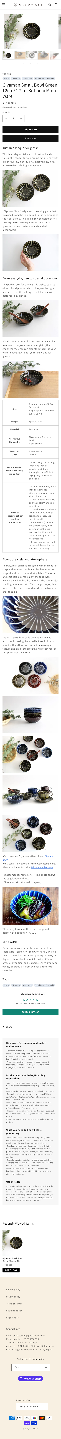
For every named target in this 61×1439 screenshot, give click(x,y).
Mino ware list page (42, 867)
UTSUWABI (33, 1429)
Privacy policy (13, 1296)
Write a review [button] (30, 1011)
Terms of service (14, 1303)
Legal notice (12, 1317)
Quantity (6, 112)
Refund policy (13, 1289)
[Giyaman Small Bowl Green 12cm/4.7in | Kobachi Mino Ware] (15, 1243)
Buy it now (30, 138)
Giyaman (16, 78)
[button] (4, 5)
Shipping (6, 107)
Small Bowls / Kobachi (44, 78)
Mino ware (27, 78)
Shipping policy (14, 1310)
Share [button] (9, 1026)
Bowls (6, 78)
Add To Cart (11, 1270)
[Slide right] (37, 63)
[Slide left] (23, 63)
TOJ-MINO (7, 74)
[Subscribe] (46, 1367)
